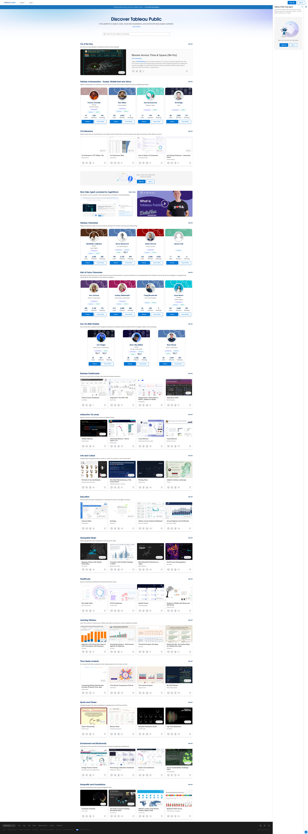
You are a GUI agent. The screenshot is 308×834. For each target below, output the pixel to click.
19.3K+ (160, 557)
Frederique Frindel (143, 157)
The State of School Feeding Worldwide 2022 (119, 809)
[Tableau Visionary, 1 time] (91, 112)
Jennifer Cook (170, 607)
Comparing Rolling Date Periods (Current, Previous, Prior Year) (93, 686)
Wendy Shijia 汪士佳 (172, 687)
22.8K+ (103, 557)
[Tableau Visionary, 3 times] (119, 111)
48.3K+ (132, 680)
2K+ (150, 692)
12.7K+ (188, 434)
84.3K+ (160, 804)
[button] (260, 825)
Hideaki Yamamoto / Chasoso (117, 484)
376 (122, 528)
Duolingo (113, 521)
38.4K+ (160, 763)
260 (150, 487)
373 (93, 610)
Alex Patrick (113, 400)
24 (93, 651)
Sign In (301, 2)
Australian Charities (88, 809)
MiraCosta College (171, 523)
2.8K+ (160, 393)
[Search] (104, 34)
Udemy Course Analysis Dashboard (150, 521)
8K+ (104, 680)
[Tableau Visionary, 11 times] (178, 250)
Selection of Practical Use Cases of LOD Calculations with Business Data (94, 645)
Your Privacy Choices (85, 829)
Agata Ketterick (142, 566)
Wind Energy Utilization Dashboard (122, 768)
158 (179, 775)
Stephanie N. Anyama (115, 770)
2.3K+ (132, 150)
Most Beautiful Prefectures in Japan (148, 563)
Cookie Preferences (68, 829)
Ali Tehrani (112, 523)
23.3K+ (103, 598)
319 (122, 569)
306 (150, 569)
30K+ (189, 598)
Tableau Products (42, 825)
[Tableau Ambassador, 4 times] (175, 110)
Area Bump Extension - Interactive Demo (178, 156)
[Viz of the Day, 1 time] (155, 110)
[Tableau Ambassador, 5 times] (150, 250)
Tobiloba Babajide (142, 605)
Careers (52, 825)
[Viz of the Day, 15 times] (168, 353)
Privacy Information (24, 829)
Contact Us (59, 825)
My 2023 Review (172, 685)
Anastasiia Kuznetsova (116, 729)
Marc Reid (169, 564)
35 (150, 163)
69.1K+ (160, 680)
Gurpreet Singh (171, 771)
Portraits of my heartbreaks (91, 480)
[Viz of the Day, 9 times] (183, 110)
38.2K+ (188, 557)
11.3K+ (132, 804)
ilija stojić (112, 648)
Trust (19, 825)
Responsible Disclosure (47, 829)
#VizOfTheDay (140, 61)
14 (121, 163)
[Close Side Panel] (302, 7)
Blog (24, 825)
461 (150, 610)
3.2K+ (188, 639)
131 (122, 734)
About (34, 825)
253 (122, 816)
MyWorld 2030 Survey (174, 809)
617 (179, 569)
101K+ (160, 516)
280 (179, 734)
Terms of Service (12, 829)
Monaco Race (114, 726)
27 (150, 651)
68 (93, 734)
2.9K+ (103, 434)
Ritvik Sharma (85, 157)
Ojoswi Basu (113, 157)
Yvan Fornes (141, 812)
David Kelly (84, 400)
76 (178, 651)
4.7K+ (103, 150)
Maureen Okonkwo (143, 523)
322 (122, 610)
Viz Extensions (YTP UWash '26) (93, 155)
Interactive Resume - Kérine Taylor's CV (119, 439)
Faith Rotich (113, 687)
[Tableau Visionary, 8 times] (91, 304)
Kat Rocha (169, 648)
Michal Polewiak (171, 400)
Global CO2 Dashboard (146, 768)
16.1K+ (188, 763)
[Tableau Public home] (10, 3)
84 (93, 775)
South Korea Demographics (176, 562)
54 (150, 405)
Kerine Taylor (113, 443)
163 (179, 816)
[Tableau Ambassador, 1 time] (147, 110)
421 (93, 569)
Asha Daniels (85, 523)
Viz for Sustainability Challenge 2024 (177, 768)
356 (179, 528)
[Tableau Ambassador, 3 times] (94, 251)
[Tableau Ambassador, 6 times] (119, 250)
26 (93, 163)
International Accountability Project (90, 770)
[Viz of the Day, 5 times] (126, 111)
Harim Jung (141, 770)
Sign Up (292, 2)
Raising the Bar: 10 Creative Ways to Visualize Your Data (178, 645)
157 (122, 775)
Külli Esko (84, 648)
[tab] (306, 7)
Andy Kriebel (85, 689)
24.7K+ (160, 434)
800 (150, 775)
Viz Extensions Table (117, 155)
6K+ (189, 393)
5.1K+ (103, 722)
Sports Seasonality (88, 726)
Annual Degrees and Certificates (178, 521)
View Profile (100, 121)
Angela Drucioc (142, 687)
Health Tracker (143, 603)
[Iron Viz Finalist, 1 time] (125, 252)
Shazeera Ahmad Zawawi (88, 482)
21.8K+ (188, 804)
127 (93, 692)
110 (150, 734)
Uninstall (58, 829)
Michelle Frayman (171, 441)
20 (121, 405)
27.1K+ (132, 598)
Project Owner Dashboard (90, 398)
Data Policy (35, 829)
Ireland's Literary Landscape (176, 480)
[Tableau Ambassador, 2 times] (94, 109)
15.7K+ (132, 516)
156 (93, 487)
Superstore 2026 (172, 398)
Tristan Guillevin (171, 159)
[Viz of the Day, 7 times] (98, 253)
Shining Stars (143, 480)
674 (179, 610)
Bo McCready (85, 441)
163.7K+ (188, 516)
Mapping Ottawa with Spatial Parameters (92, 563)
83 (178, 405)
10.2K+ (160, 722)
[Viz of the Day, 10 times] (133, 354)
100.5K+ (103, 516)
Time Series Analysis (145, 685)
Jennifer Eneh (113, 605)
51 (143, 71)
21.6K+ (188, 722)
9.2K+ (132, 722)
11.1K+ (160, 475)
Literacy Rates (86, 521)
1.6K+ (132, 393)
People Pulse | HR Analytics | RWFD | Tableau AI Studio (148, 398)
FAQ (29, 825)
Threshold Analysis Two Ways (148, 644)
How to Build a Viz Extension (148, 155)
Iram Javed (84, 811)
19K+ (104, 763)
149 (178, 487)
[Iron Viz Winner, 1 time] (97, 353)
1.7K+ (151, 528)
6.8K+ (132, 434)
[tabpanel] (288, 419)
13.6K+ (132, 763)
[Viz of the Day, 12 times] (126, 304)
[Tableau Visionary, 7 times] (126, 250)
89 (121, 487)
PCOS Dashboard (116, 603)
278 (150, 816)
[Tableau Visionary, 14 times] (147, 303)
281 (93, 528)
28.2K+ (132, 557)
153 (122, 446)
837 (189, 150)
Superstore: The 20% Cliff (119, 398)
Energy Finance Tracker (90, 768)
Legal (4, 829)
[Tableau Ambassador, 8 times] (179, 302)
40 (93, 446)
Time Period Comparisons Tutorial (121, 685)
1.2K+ (160, 150)
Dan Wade (169, 729)
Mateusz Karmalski (115, 566)
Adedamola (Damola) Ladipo (145, 441)
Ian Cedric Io (113, 812)
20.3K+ (188, 680)
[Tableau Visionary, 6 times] (119, 304)
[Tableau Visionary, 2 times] (91, 253)
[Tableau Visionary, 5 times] (176, 351)
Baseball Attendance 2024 (147, 726)
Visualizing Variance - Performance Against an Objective (122, 645)
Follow (88, 121)
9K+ (104, 804)
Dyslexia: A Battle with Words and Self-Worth (178, 604)
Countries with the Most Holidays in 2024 (121, 563)
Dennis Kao (84, 566)
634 (150, 446)
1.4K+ (104, 639)
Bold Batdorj (141, 401)
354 (122, 692)
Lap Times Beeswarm (174, 726)
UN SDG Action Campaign (173, 811)
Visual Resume (143, 439)
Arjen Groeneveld (86, 605)
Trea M (168, 482)
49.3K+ (160, 598)
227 (179, 446)
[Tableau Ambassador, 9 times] (122, 108)
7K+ (104, 475)
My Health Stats (87, 603)
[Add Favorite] (187, 71)
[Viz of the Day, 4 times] (98, 112)
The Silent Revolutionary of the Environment (120, 481)
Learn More (136, 26)
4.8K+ (122, 72)
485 (179, 692)
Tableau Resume (87, 439)
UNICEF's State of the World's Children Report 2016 (148, 809)
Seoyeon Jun (141, 482)
